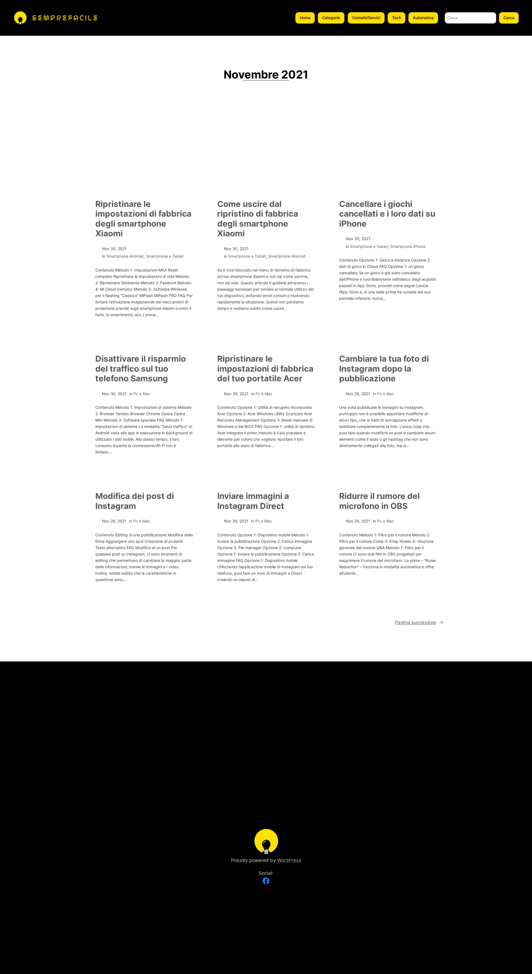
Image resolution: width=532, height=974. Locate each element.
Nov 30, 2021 (114, 248)
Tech (396, 17)
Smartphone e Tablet (165, 256)
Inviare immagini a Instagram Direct (253, 501)
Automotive (423, 17)
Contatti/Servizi (366, 17)
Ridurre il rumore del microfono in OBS (379, 501)
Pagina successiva (419, 622)
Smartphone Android (125, 256)
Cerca (508, 17)
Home (305, 17)
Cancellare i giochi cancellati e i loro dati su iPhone (387, 214)
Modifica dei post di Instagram (134, 501)
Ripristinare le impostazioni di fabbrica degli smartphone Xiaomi (143, 219)
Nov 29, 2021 (358, 393)
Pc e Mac (142, 393)
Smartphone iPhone (408, 246)
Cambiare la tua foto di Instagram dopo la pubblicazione (384, 368)
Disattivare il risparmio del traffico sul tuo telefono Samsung (140, 368)
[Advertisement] (266, 151)
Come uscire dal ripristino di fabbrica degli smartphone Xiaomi (257, 219)
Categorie (331, 17)
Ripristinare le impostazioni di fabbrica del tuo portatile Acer (265, 368)
